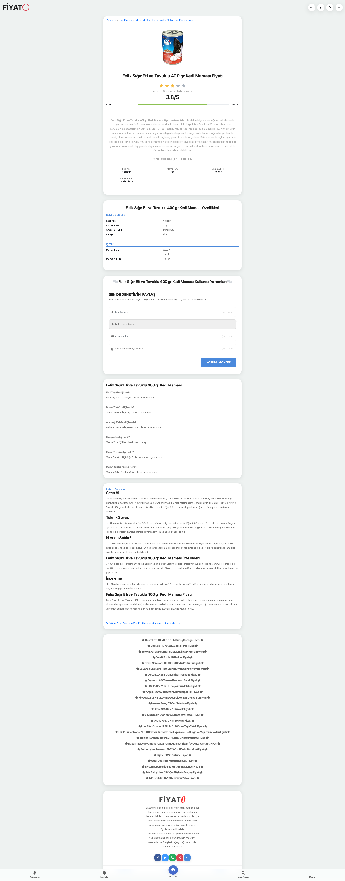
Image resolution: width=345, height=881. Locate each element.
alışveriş (176, 623)
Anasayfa (112, 20)
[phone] (172, 857)
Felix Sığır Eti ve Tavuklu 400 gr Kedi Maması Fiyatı (167, 20)
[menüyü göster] (329, 7)
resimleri (166, 623)
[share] (179, 857)
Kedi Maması (125, 20)
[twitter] (165, 857)
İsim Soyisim (119, 306)
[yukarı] (187, 857)
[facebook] (157, 857)
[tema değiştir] (320, 7)
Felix (137, 20)
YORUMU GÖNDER (218, 362)
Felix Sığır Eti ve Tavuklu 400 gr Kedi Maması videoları (133, 623)
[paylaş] (311, 7)
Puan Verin (118, 318)
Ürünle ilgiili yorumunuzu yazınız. (128, 343)
